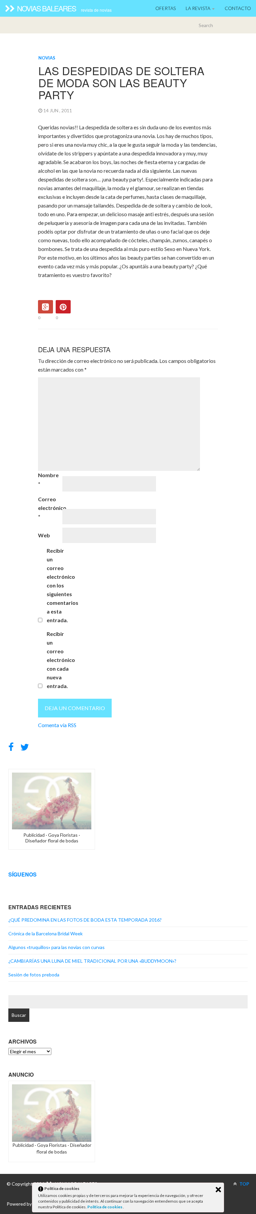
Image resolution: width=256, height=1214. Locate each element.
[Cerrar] (218, 1189)
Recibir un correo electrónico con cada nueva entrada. (58, 660)
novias (46, 57)
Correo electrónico (49, 508)
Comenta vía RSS (57, 725)
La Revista (198, 8)
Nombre (48, 479)
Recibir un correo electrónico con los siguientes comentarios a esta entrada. (58, 585)
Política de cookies (105, 1206)
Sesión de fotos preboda (33, 974)
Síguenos (22, 874)
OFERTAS (165, 8)
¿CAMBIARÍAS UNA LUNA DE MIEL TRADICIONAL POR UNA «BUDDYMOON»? (92, 961)
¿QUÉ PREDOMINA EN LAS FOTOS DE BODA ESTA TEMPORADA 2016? (85, 920)
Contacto (238, 8)
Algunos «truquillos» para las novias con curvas (56, 947)
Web (44, 535)
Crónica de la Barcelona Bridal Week (45, 933)
